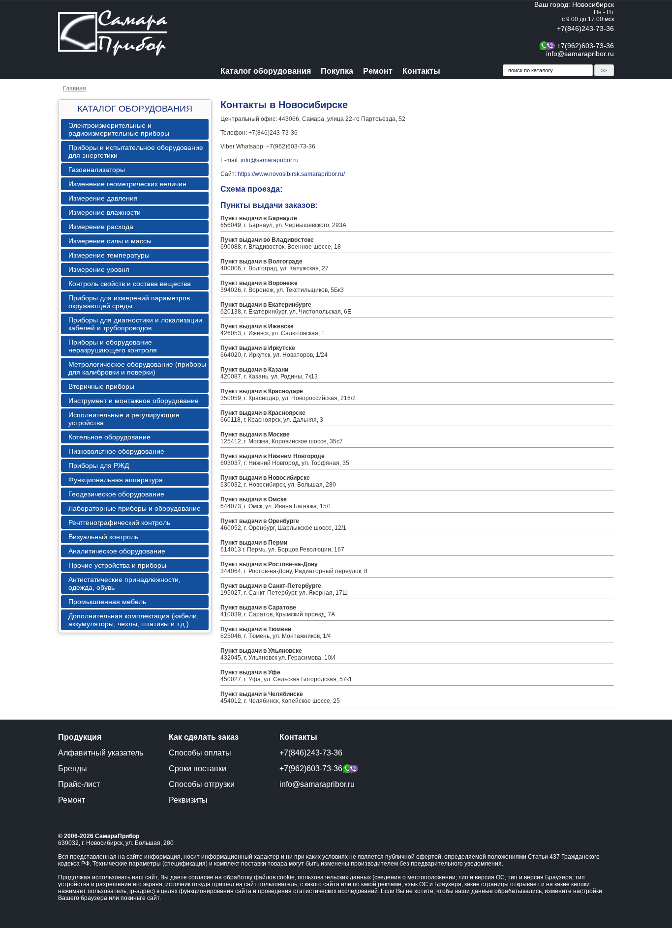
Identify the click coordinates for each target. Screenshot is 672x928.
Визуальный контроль (103, 537)
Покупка (337, 71)
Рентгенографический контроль (119, 522)
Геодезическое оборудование (116, 494)
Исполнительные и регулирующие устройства (124, 419)
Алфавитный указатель (100, 753)
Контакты (421, 71)
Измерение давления (103, 198)
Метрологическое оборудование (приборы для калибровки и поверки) (137, 368)
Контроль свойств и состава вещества (129, 284)
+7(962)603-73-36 (585, 46)
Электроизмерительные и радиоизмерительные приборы (118, 129)
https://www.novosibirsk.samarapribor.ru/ (291, 174)
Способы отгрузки (202, 784)
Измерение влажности (104, 212)
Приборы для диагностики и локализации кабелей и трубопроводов (135, 324)
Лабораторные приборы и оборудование (134, 508)
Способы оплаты (200, 753)
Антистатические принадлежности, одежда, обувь (124, 583)
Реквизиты (188, 800)
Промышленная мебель (107, 602)
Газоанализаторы (96, 170)
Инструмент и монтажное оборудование (133, 401)
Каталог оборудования (265, 71)
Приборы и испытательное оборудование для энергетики (135, 151)
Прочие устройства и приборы (117, 565)
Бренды (72, 768)
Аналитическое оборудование (116, 551)
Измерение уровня (98, 269)
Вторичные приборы (101, 386)
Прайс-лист (79, 784)
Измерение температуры (109, 255)
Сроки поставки (197, 768)
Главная (74, 88)
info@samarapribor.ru (580, 54)
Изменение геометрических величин (127, 184)
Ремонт (378, 71)
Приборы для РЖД (98, 465)
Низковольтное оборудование (116, 451)
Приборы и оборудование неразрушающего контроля (112, 346)
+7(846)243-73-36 (585, 28)
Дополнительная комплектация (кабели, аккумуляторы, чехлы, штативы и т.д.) (133, 620)
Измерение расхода (100, 227)
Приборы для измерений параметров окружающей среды (129, 302)
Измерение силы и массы (110, 241)
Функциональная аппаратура (115, 480)
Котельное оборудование (109, 437)
